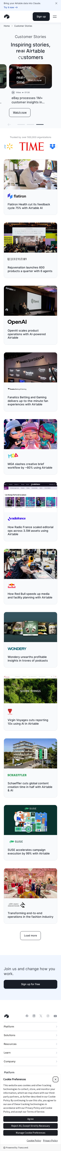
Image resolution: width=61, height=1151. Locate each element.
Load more (30, 935)
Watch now (35, 80)
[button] (9, 124)
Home (7, 25)
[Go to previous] (9, 124)
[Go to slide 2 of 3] (30, 124)
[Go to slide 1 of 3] (21, 124)
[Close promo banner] (56, 3)
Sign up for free (30, 984)
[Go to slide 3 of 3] (40, 124)
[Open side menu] (54, 16)
